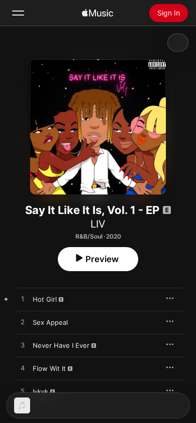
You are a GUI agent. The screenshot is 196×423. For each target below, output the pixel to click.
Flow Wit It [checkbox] (49, 368)
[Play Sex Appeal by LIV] (23, 322)
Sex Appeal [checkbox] (50, 322)
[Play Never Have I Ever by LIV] (23, 345)
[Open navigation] (18, 13)
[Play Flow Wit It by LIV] (23, 368)
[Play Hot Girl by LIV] (23, 299)
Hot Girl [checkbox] (45, 299)
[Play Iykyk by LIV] (23, 391)
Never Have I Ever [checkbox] (61, 345)
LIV (98, 224)
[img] (97, 13)
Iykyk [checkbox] (40, 391)
